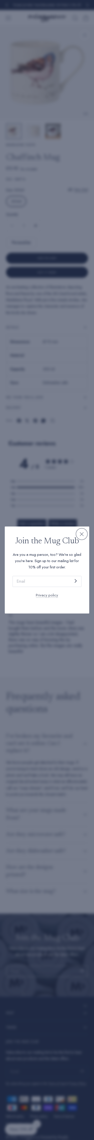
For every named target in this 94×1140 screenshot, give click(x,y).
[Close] (82, 534)
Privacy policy (47, 595)
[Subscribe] (75, 581)
